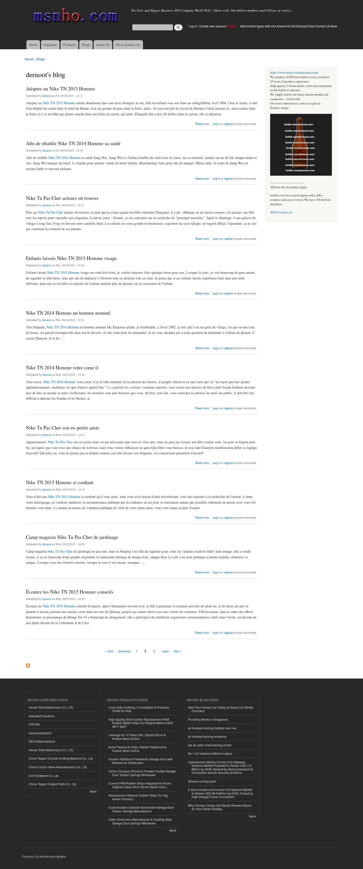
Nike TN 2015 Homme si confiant (60, 482)
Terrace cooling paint (202, 781)
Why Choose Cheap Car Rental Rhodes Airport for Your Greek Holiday (219, 807)
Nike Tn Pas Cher (50, 212)
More (93, 791)
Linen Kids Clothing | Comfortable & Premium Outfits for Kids (138, 709)
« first (109, 651)
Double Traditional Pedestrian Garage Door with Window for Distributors (140, 761)
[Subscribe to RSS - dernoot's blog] (28, 664)
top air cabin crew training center (210, 745)
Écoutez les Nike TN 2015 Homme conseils (69, 591)
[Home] (74, 16)
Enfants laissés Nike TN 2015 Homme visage (71, 258)
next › (166, 651)
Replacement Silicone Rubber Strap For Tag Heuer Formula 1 (138, 797)
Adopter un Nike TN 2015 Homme (60, 88)
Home (33, 44)
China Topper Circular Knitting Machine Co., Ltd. (61, 758)
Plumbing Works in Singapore (208, 719)
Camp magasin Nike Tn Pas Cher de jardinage (72, 537)
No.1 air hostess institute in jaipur (210, 753)
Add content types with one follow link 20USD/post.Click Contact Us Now (288, 26)
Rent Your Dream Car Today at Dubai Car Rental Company (220, 709)
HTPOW (34, 724)
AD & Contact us (281, 212)
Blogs (86, 44)
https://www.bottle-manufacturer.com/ (294, 72)
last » (178, 651)
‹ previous (124, 651)
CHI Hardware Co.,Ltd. (44, 775)
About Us (103, 44)
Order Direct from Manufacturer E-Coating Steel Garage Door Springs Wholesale (140, 821)
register (228, 124)
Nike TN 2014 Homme (64, 157)
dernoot (46, 96)
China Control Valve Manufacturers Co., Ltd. (58, 767)
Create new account (213, 26)
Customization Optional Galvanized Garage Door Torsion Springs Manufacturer (141, 809)
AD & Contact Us (128, 44)
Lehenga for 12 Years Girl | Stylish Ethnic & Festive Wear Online (137, 736)
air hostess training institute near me (212, 728)
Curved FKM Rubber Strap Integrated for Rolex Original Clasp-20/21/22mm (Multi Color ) (139, 785)
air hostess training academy (207, 736)
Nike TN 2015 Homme (59, 103)
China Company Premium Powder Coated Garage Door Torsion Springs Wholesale (142, 773)
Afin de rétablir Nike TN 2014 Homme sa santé (73, 143)
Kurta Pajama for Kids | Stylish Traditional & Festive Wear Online (137, 748)
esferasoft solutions (42, 716)
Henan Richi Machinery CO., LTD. (51, 707)
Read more (202, 123)
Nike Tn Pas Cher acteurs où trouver (62, 198)
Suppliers (50, 44)
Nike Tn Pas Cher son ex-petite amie (62, 427)
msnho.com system (53, 856)
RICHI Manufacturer (42, 741)
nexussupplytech (40, 733)
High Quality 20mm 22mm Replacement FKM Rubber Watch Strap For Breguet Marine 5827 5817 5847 (141, 723)
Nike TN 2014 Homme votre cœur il (62, 367)
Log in (193, 26)
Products (69, 44)
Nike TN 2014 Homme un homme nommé (68, 312)
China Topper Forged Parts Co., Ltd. (53, 784)
